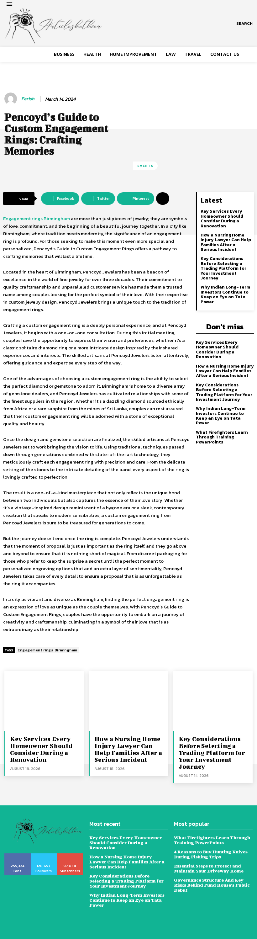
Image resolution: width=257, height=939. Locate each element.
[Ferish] (11, 99)
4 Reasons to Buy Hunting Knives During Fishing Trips (211, 854)
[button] (244, 23)
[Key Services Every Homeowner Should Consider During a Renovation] (44, 700)
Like (18, 855)
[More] (162, 198)
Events (145, 165)
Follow (43, 855)
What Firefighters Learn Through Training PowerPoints (222, 437)
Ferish (27, 99)
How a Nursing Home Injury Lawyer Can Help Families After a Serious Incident (226, 242)
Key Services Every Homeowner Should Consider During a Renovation (222, 218)
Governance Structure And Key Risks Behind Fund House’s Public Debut (212, 885)
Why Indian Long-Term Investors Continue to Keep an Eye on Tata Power (225, 294)
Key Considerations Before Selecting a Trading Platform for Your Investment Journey (223, 268)
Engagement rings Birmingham (36, 218)
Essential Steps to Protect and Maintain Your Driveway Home (209, 868)
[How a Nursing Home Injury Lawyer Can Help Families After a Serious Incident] (128, 700)
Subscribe (70, 855)
